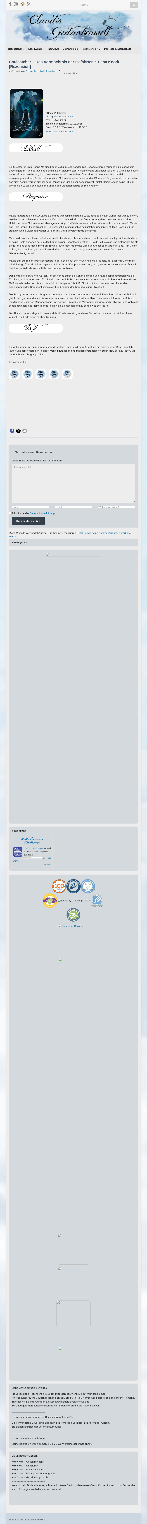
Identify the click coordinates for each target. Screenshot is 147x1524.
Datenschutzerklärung (42, 513)
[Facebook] (10, 3)
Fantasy (29, 71)
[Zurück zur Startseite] (73, 27)
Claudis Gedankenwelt (33, 848)
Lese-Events (35, 49)
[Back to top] (138, 1515)
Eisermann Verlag (64, 116)
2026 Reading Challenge (32, 840)
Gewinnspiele (70, 49)
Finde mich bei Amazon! (59, 131)
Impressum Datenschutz (117, 49)
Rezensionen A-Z (91, 49)
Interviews (53, 49)
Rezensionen (15, 49)
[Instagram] (16, 3)
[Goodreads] (22, 3)
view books (47, 864)
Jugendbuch (39, 71)
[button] (12, 431)
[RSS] (28, 3)
